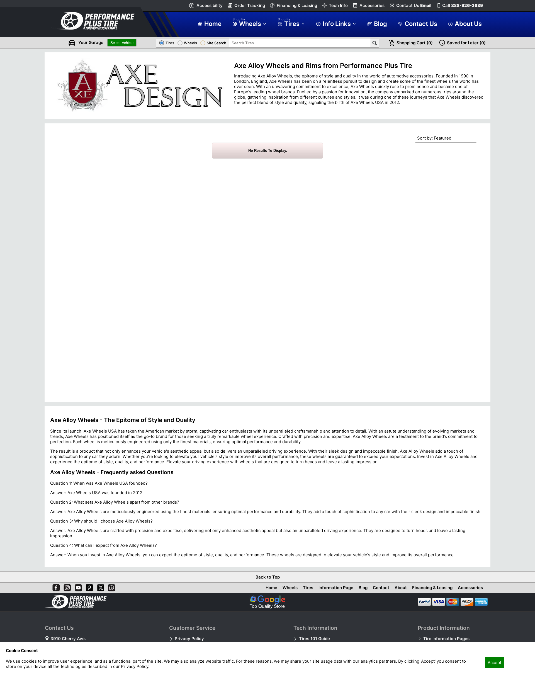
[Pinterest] (88, 587)
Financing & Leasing (297, 5)
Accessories (372, 5)
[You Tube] (77, 587)
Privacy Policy (189, 638)
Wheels (290, 587)
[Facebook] (55, 587)
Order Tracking (249, 5)
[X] (99, 587)
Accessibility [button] (209, 5)
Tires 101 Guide (314, 638)
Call (462, 5)
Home (271, 587)
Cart (415, 42)
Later (466, 42)
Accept (494, 662)
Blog (363, 587)
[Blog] (111, 587)
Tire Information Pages (446, 638)
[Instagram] (66, 587)
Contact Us (413, 5)
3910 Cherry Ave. (68, 638)
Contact (381, 587)
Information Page (335, 587)
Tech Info (338, 5)
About (401, 587)
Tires (308, 587)
